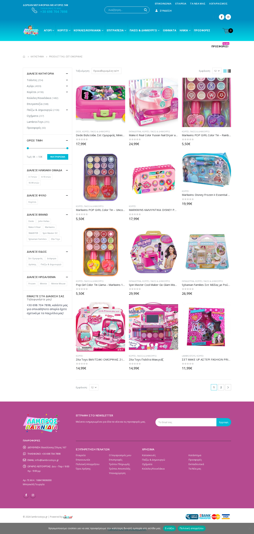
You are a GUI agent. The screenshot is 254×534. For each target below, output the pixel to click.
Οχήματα (169, 30)
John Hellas (43, 221)
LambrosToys (188, 356)
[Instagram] (228, 17)
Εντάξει (169, 528)
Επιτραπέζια (115, 30)
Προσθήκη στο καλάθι (119, 83)
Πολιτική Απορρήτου (87, 464)
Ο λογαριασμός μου (120, 455)
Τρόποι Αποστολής (119, 468)
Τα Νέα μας (197, 3)
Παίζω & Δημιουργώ (143, 30)
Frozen (32, 283)
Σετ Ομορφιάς (35, 258)
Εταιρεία (181, 3)
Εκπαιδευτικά (135, 131)
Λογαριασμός (218, 3)
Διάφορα (51, 258)
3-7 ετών (32, 176)
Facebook (26, 495)
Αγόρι (48, 30)
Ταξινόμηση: (83, 70)
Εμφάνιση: (204, 70)
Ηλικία (184, 30)
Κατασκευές (149, 455)
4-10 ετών (46, 176)
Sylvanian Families (37, 239)
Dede (78, 131)
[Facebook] (221, 17)
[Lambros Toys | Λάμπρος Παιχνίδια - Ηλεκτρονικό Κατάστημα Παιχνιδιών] (31, 30)
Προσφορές (202, 30)
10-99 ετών (33, 182)
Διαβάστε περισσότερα (172, 83)
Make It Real (34, 227)
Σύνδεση (166, 10)
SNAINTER (33, 233)
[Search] (145, 10)
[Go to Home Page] (24, 56)
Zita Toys (55, 239)
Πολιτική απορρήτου (192, 528)
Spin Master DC (50, 233)
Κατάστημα (195, 455)
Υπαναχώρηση (117, 473)
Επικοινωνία (163, 3)
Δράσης (32, 264)
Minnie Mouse (58, 283)
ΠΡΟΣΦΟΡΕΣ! (220, 46)
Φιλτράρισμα (57, 156)
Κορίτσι (62, 30)
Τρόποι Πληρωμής (119, 464)
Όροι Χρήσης (83, 468)
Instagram (33, 495)
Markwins (49, 227)
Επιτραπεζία (35, 104)
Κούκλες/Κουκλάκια (87, 30)
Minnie (43, 283)
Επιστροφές (115, 459)
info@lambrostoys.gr (47, 460)
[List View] (229, 71)
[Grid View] (225, 71)
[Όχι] (249, 528)
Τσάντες (32, 80)
